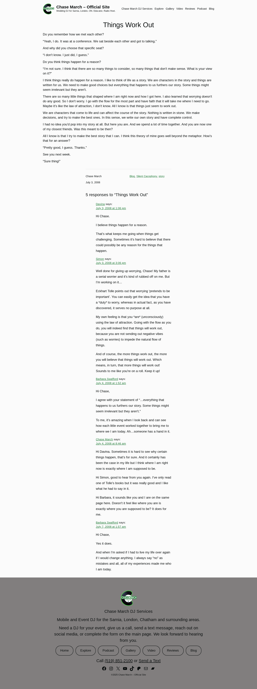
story (162, 176)
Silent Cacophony (146, 176)
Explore (85, 650)
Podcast (108, 650)
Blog (132, 176)
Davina (100, 204)
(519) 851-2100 (119, 660)
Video (151, 650)
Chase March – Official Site (83, 7)
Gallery (131, 650)
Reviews (173, 650)
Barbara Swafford (107, 378)
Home (64, 650)
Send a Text (150, 660)
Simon (100, 258)
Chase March (104, 439)
